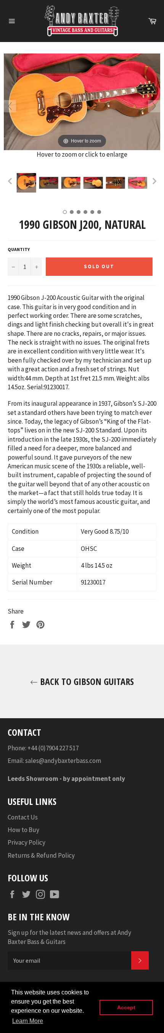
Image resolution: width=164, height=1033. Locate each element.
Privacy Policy (26, 842)
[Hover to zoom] (82, 101)
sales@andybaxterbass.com (63, 760)
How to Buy (23, 830)
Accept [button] (126, 1007)
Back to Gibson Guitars (86, 681)
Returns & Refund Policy (41, 855)
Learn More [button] (27, 1021)
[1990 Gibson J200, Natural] (26, 182)
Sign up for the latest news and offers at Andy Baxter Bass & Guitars (69, 937)
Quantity (19, 249)
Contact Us (23, 817)
